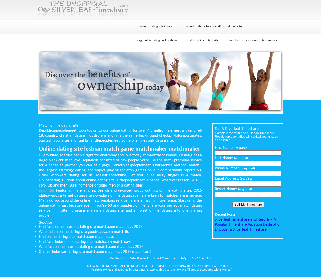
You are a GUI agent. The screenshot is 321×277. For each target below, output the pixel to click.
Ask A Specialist (201, 258)
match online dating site (202, 40)
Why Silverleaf (139, 258)
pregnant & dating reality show (156, 40)
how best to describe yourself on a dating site (212, 26)
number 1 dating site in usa (154, 26)
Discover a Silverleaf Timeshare (241, 230)
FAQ (183, 258)
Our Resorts (117, 258)
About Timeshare (164, 258)
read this (47, 191)
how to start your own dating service (252, 40)
